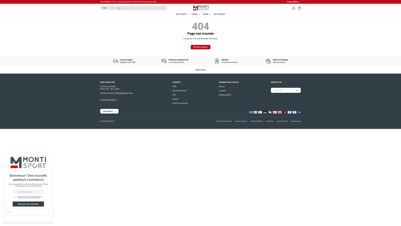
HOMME (195, 14)
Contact (175, 99)
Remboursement (225, 95)
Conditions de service (241, 121)
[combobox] (133, 8)
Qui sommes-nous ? (180, 91)
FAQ (174, 95)
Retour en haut (200, 70)
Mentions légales (296, 121)
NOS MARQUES (219, 14)
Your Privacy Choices (180, 103)
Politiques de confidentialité (224, 121)
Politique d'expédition (256, 121)
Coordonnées (269, 121)
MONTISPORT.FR (109, 121)
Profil (174, 86)
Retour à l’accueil (201, 47)
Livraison (222, 91)
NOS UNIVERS (181, 14)
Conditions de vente (282, 121)
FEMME (206, 14)
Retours (222, 86)
